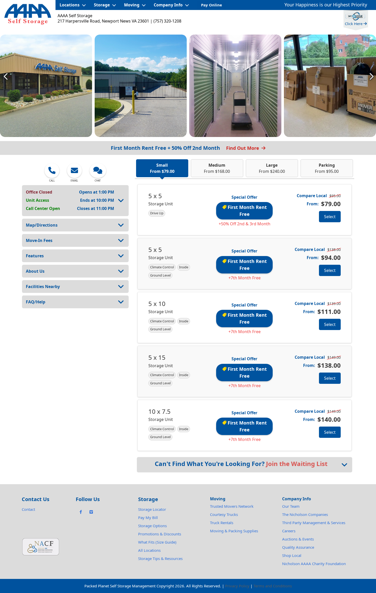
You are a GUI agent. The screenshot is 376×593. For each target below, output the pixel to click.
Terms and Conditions (272, 585)
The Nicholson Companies (305, 514)
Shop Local (291, 555)
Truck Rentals (221, 522)
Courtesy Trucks (224, 514)
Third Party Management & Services (313, 522)
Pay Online (211, 4)
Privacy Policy (237, 585)
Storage (102, 5)
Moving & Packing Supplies (234, 530)
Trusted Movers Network (231, 506)
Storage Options (152, 525)
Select (330, 216)
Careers (288, 530)
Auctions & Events (298, 539)
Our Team (291, 506)
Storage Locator (152, 509)
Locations (70, 5)
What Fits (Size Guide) (157, 542)
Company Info (168, 5)
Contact (28, 509)
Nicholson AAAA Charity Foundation (314, 563)
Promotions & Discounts (159, 533)
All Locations (149, 550)
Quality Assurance (298, 547)
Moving (131, 5)
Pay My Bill (148, 517)
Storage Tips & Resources (160, 558)
